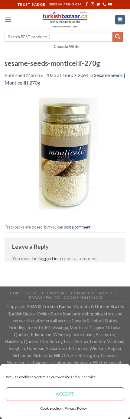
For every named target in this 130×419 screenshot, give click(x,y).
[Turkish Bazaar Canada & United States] (65, 19)
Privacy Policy (76, 408)
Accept (65, 394)
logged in (47, 258)
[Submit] (117, 37)
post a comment (77, 227)
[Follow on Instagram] (92, 4)
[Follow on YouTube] (110, 4)
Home (16, 293)
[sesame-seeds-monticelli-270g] (65, 153)
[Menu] (8, 19)
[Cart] (120, 20)
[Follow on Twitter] (98, 4)
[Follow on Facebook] (87, 4)
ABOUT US (109, 293)
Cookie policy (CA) (82, 297)
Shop (31, 293)
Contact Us (83, 293)
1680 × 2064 (75, 75)
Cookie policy (51, 408)
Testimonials (53, 293)
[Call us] (104, 4)
